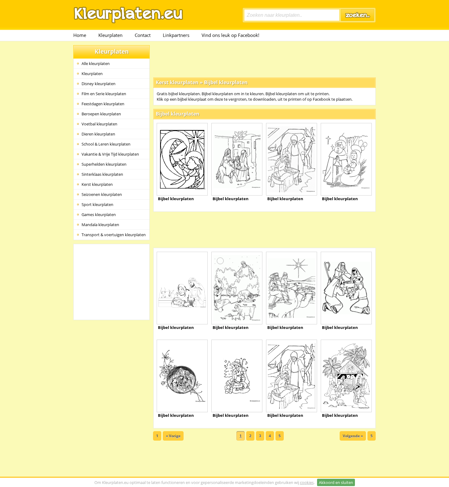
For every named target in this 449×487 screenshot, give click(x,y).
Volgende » (353, 435)
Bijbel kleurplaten (226, 82)
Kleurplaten (110, 35)
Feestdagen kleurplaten (103, 103)
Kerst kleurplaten (97, 184)
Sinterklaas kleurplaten (102, 174)
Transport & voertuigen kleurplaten (114, 234)
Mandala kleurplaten (100, 224)
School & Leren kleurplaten (106, 144)
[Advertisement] (264, 59)
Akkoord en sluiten (336, 482)
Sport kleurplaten (97, 204)
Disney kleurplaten (98, 83)
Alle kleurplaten (96, 63)
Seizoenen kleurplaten (102, 194)
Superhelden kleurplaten (104, 164)
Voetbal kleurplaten (99, 124)
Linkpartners (176, 35)
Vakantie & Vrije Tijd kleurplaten (110, 154)
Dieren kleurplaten (98, 134)
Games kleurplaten (99, 214)
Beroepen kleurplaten (101, 114)
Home (79, 35)
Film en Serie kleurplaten (104, 93)
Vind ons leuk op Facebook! (230, 35)
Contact (143, 35)
